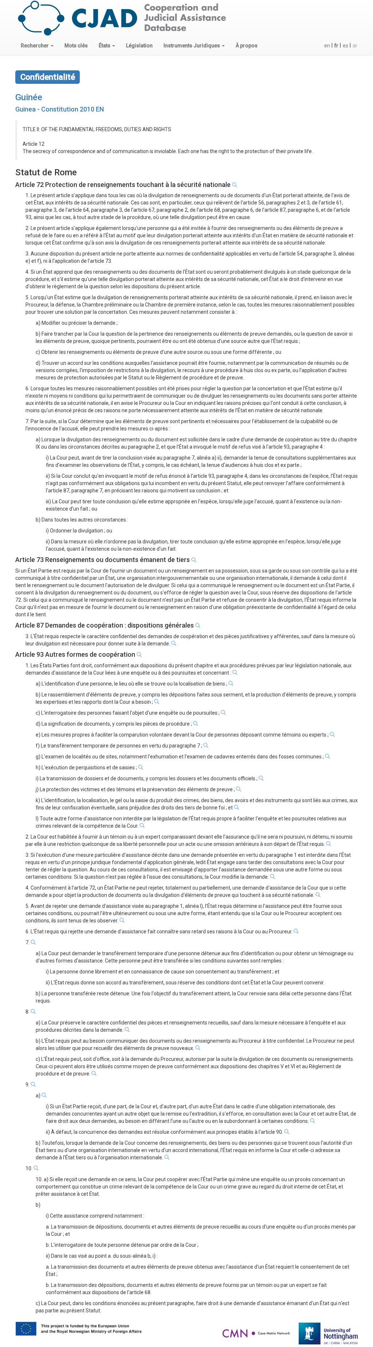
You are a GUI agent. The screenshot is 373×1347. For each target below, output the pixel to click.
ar (355, 45)
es (345, 45)
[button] (37, 45)
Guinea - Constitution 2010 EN (59, 109)
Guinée (28, 97)
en (327, 45)
